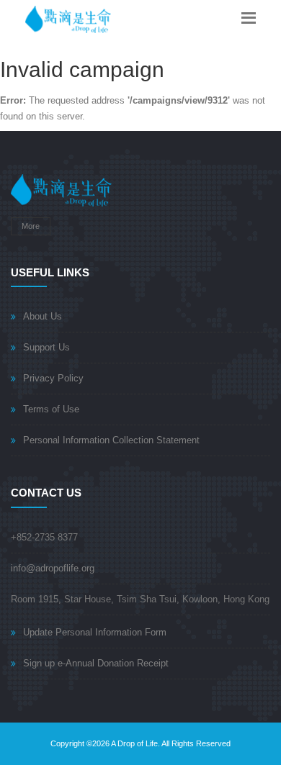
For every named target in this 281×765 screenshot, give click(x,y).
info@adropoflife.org (52, 568)
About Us (42, 316)
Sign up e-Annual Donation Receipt (96, 663)
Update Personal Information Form (94, 632)
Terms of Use (51, 409)
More (31, 226)
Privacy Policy (53, 378)
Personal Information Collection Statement (111, 440)
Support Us (46, 347)
